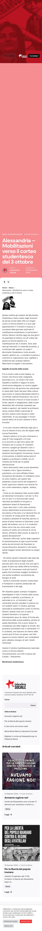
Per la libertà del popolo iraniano (17, 721)
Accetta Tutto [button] (26, 921)
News (4, 234)
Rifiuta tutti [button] (8, 926)
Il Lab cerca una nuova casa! (16, 726)
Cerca (7, 699)
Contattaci (34, 56)
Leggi (6, 814)
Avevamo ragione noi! (13, 716)
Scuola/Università (15, 234)
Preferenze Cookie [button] (10, 921)
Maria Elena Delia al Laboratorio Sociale (20, 731)
